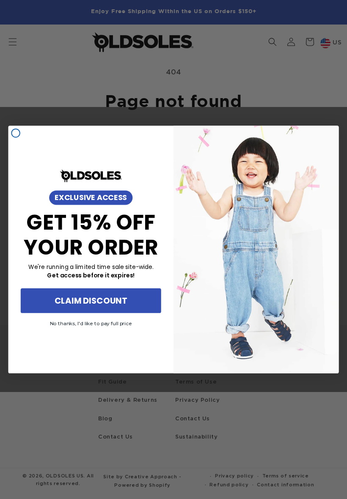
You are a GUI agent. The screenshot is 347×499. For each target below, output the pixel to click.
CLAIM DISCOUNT (91, 300)
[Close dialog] (15, 133)
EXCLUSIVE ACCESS (91, 197)
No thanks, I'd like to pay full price (91, 323)
